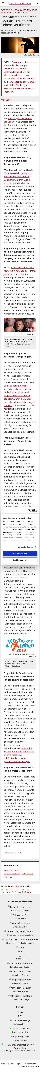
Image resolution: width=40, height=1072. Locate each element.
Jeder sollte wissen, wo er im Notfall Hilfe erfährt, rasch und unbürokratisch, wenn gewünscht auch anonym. (19, 755)
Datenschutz (32, 1063)
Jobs (12, 1063)
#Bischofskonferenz (11, 870)
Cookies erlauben (20, 554)
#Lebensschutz (27, 874)
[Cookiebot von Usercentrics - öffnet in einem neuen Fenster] (28, 510)
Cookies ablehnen (20, 560)
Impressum (21, 1063)
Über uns (5, 1063)
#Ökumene (8, 877)
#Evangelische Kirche (12, 874)
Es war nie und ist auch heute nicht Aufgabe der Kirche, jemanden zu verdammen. (20, 271)
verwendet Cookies (25, 547)
